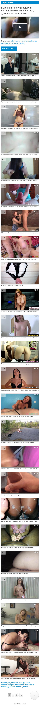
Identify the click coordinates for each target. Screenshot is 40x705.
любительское (15, 41)
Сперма (21, 43)
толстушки (24, 41)
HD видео (15, 43)
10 (21, 695)
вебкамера (33, 41)
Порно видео (7, 3)
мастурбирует (6, 43)
